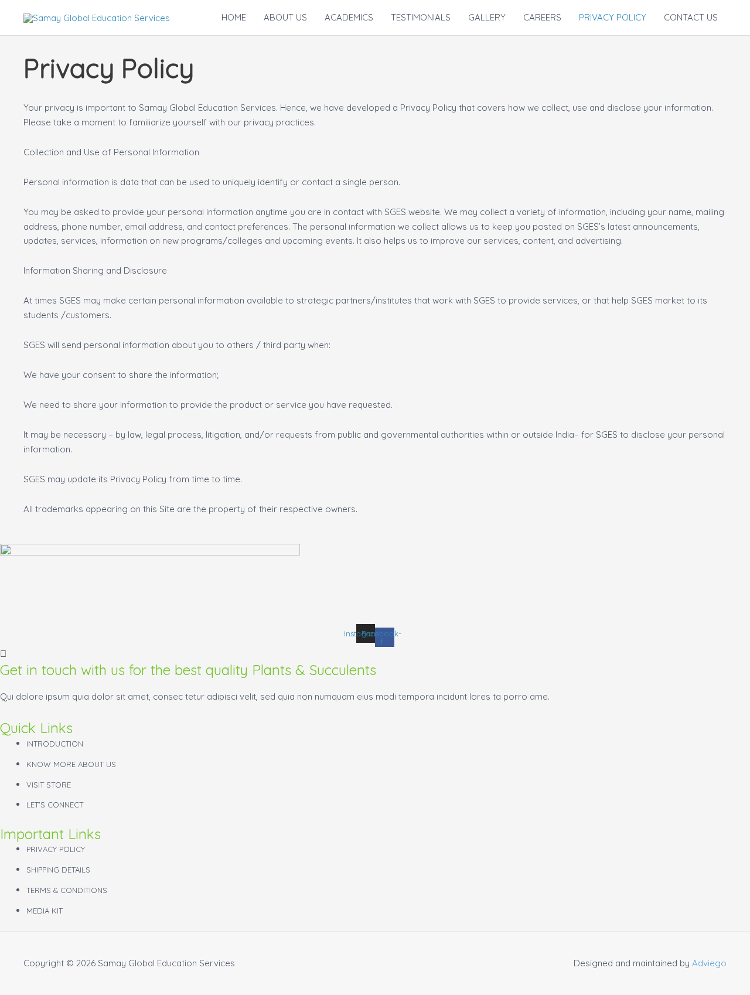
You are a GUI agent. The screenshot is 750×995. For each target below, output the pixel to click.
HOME (233, 17)
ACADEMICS (349, 17)
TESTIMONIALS (421, 17)
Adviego (709, 963)
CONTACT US (691, 17)
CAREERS (542, 17)
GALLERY (487, 17)
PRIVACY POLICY (612, 17)
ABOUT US (285, 17)
